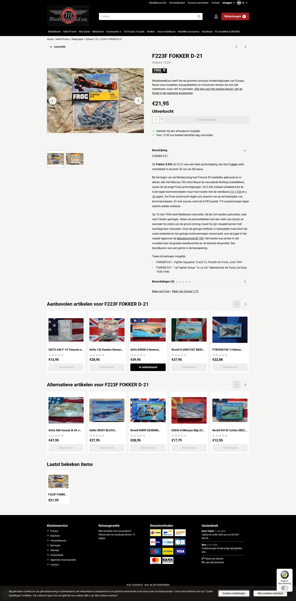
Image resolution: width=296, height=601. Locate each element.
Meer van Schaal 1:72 (185, 291)
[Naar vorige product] (236, 47)
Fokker (233, 164)
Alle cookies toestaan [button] (270, 593)
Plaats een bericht (214, 558)
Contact (215, 2)
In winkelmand (148, 367)
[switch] (284, 588)
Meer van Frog (160, 291)
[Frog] (159, 72)
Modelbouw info (157, 2)
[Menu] (290, 571)
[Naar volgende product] (245, 47)
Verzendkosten (177, 2)
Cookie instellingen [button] (234, 593)
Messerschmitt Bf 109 (190, 238)
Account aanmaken (198, 2)
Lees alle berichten (214, 562)
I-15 (232, 191)
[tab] (200, 150)
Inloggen (227, 2)
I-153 (238, 191)
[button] (242, 2)
